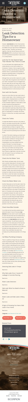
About (14, 373)
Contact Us (14, 384)
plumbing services (18, 259)
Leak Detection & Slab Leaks (14, 313)
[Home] (14, 3)
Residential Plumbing (14, 375)
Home (14, 371)
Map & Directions (14, 365)
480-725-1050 (14, 355)
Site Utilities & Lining (14, 380)
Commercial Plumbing (14, 378)
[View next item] (9, 339)
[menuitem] (8, 395)
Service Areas (14, 382)
